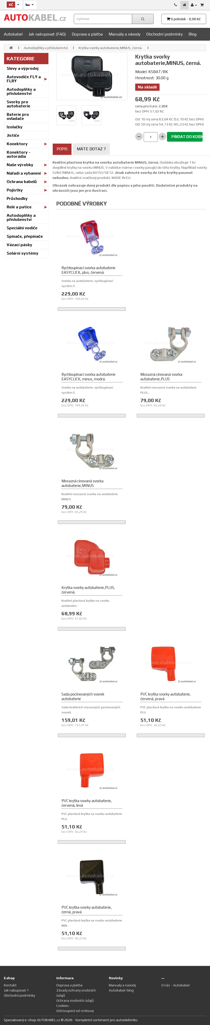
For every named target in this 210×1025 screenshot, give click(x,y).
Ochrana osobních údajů (75, 1000)
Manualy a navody (122, 985)
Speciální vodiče (22, 227)
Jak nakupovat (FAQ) (47, 34)
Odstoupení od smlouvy (75, 1011)
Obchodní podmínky (164, 34)
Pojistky (15, 190)
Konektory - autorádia (18, 154)
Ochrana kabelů (22, 181)
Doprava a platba (87, 34)
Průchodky (17, 198)
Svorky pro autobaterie (18, 103)
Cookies (62, 1006)
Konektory (17, 143)
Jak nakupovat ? (16, 990)
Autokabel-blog (121, 990)
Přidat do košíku (187, 136)
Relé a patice (19, 206)
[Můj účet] (194, 5)
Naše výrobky (20, 164)
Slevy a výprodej (22, 68)
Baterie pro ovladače (18, 116)
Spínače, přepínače (25, 236)
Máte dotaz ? (91, 148)
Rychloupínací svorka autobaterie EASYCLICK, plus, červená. (88, 270)
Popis (62, 148)
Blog (192, 34)
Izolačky (15, 126)
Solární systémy (22, 253)
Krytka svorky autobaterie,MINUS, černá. (110, 48)
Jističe (13, 135)
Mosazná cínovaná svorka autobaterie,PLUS (161, 376)
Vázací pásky (19, 244)
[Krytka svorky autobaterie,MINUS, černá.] (92, 76)
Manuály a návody (124, 34)
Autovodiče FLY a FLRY (24, 78)
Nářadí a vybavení (24, 173)
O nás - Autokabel (175, 985)
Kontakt (10, 985)
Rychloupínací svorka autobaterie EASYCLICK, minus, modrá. (88, 376)
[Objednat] (202, 5)
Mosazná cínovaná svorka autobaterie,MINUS (82, 483)
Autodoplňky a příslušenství (46, 48)
